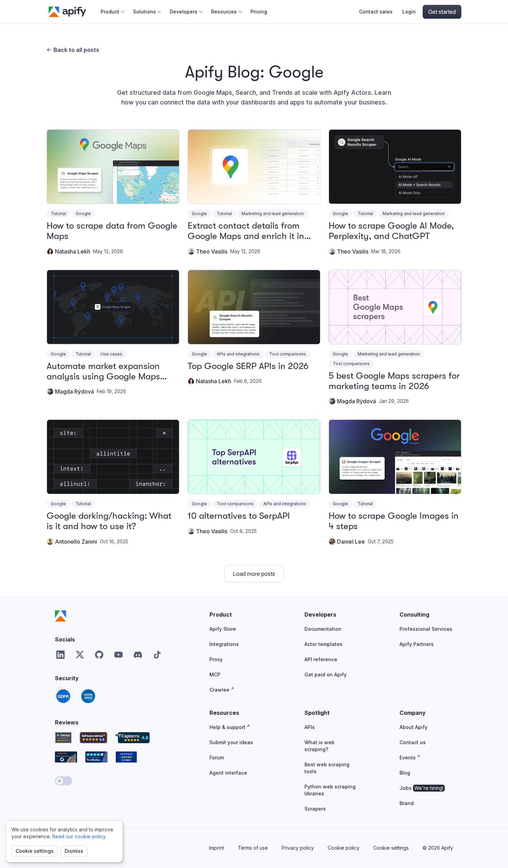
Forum (216, 757)
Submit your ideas (231, 742)
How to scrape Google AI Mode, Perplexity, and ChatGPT (391, 231)
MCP (214, 674)
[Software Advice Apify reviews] (93, 737)
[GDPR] (63, 696)
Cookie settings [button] (391, 848)
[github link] (99, 654)
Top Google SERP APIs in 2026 (248, 366)
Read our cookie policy (79, 836)
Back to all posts (76, 49)
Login (409, 12)
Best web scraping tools (326, 767)
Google (83, 213)
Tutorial (58, 213)
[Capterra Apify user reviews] (132, 737)
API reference (320, 659)
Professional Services (425, 629)
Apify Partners (416, 644)
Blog (404, 773)
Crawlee (219, 690)
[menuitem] (112, 12)
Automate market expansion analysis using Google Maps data (103, 376)
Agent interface (228, 773)
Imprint (216, 848)
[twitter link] (79, 654)
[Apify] (60, 615)
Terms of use (253, 848)
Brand (406, 803)
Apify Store (222, 629)
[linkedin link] (60, 654)
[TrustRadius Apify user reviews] (96, 757)
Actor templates (323, 644)
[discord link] (137, 654)
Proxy (216, 659)
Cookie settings (35, 851)
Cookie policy (343, 848)
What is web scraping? (319, 745)
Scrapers (315, 809)
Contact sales (376, 12)
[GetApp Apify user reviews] (63, 737)
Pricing (259, 12)
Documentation (322, 629)
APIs (309, 727)
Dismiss (74, 851)
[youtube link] (118, 654)
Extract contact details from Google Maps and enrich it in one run (246, 236)
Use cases (111, 354)
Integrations (224, 644)
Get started (442, 11)
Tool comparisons (287, 354)
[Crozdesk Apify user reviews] (126, 757)
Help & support (227, 727)
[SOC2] (88, 696)
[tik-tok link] (157, 654)
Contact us (412, 742)
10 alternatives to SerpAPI (239, 516)
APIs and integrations (238, 354)
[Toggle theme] (63, 780)
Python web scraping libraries (330, 790)
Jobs (421, 788)
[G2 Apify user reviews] (66, 757)
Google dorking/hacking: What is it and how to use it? (109, 521)
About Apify (413, 727)
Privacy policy (298, 848)
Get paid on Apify (325, 674)
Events (407, 757)
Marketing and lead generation (273, 213)
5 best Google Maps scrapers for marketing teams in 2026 (394, 381)
